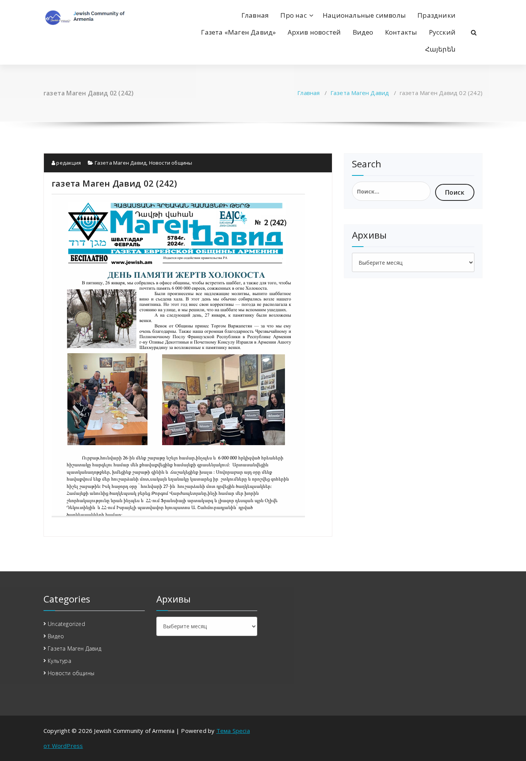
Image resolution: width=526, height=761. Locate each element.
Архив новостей (314, 32)
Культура (59, 660)
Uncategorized (66, 623)
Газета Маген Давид (359, 93)
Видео (363, 32)
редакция (68, 162)
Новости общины (171, 162)
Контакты (401, 32)
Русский (442, 32)
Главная (255, 15)
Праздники (436, 15)
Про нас (293, 15)
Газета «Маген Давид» (238, 32)
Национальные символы (364, 15)
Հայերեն (440, 49)
